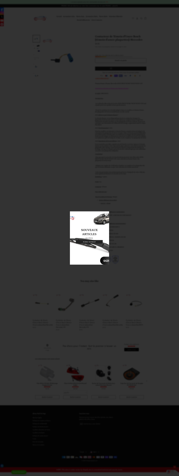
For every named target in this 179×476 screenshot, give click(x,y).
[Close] (106, 214)
